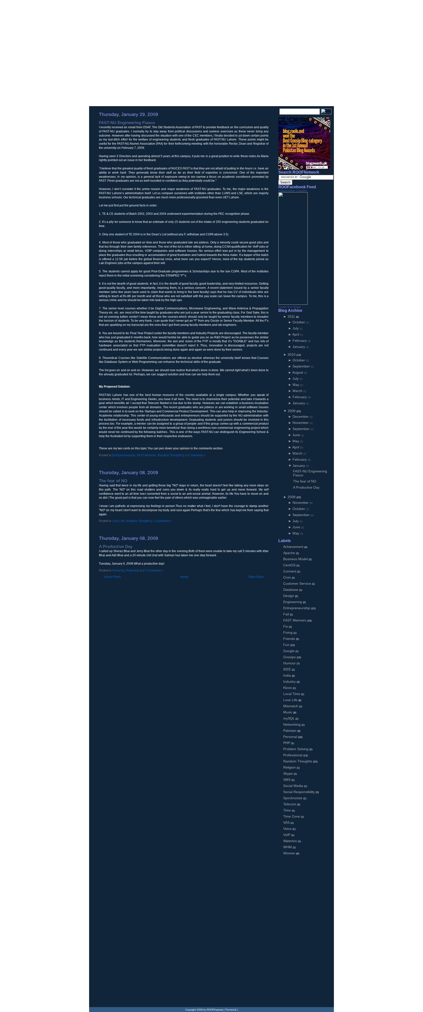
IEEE (287, 669)
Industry (290, 681)
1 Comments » (162, 521)
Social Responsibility (299, 792)
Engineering (293, 602)
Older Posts (256, 577)
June (297, 435)
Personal (118, 570)
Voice (288, 829)
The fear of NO (113, 481)
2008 (292, 497)
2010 (292, 354)
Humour (290, 663)
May (296, 385)
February (300, 340)
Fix (286, 626)
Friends (289, 639)
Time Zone (292, 816)
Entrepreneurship (123, 455)
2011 (292, 316)
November (301, 423)
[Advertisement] (156, 462)
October (299, 322)
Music (288, 712)
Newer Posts (112, 577)
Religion (290, 767)
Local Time (292, 694)
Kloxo (288, 688)
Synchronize (293, 798)
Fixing (288, 632)
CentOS (289, 565)
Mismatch (291, 706)
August (298, 372)
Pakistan (290, 731)
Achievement (293, 547)
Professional (134, 570)
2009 (292, 411)
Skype (288, 773)
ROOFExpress (125, 10)
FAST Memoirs (146, 455)
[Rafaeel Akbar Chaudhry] (293, 303)
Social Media (293, 786)
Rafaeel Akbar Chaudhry (292, 190)
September (302, 366)
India (287, 675)
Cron (287, 577)
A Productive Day (115, 546)
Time (287, 810)
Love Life (118, 521)
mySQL (289, 718)
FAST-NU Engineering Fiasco (127, 122)
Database (291, 590)
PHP (287, 743)
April (296, 334)
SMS (287, 780)
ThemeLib (230, 1009)
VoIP (287, 835)
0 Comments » (154, 570)
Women (289, 853)
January (299, 347)
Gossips (290, 657)
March (298, 391)
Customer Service (297, 583)
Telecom (290, 804)
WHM (288, 847)
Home (184, 577)
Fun (286, 645)
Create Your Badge (289, 306)
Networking (292, 724)
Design (289, 596)
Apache (289, 553)
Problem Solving (296, 749)
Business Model (296, 559)
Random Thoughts (170, 455)
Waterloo (290, 841)
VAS (287, 822)
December (301, 416)
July (296, 328)
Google (289, 651)
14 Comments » (195, 455)
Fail (286, 614)
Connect (290, 571)
